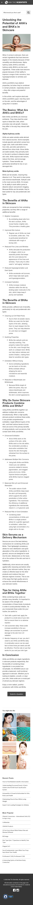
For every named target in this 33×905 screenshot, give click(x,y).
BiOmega (5, 836)
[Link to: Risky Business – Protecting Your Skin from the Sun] (9, 734)
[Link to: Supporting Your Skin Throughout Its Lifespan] (9, 720)
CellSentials (6, 822)
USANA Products (7, 826)
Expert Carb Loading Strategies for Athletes (15, 805)
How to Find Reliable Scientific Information (15, 781)
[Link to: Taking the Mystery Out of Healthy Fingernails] (23, 720)
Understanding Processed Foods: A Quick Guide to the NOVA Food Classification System (15, 787)
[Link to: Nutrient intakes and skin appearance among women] (23, 762)
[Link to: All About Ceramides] (9, 748)
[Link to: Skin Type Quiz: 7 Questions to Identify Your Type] (23, 748)
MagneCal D (6, 846)
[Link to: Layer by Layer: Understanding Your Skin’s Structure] (23, 734)
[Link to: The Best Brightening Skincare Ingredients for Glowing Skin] (9, 762)
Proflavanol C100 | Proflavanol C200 (13, 856)
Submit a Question (16, 694)
